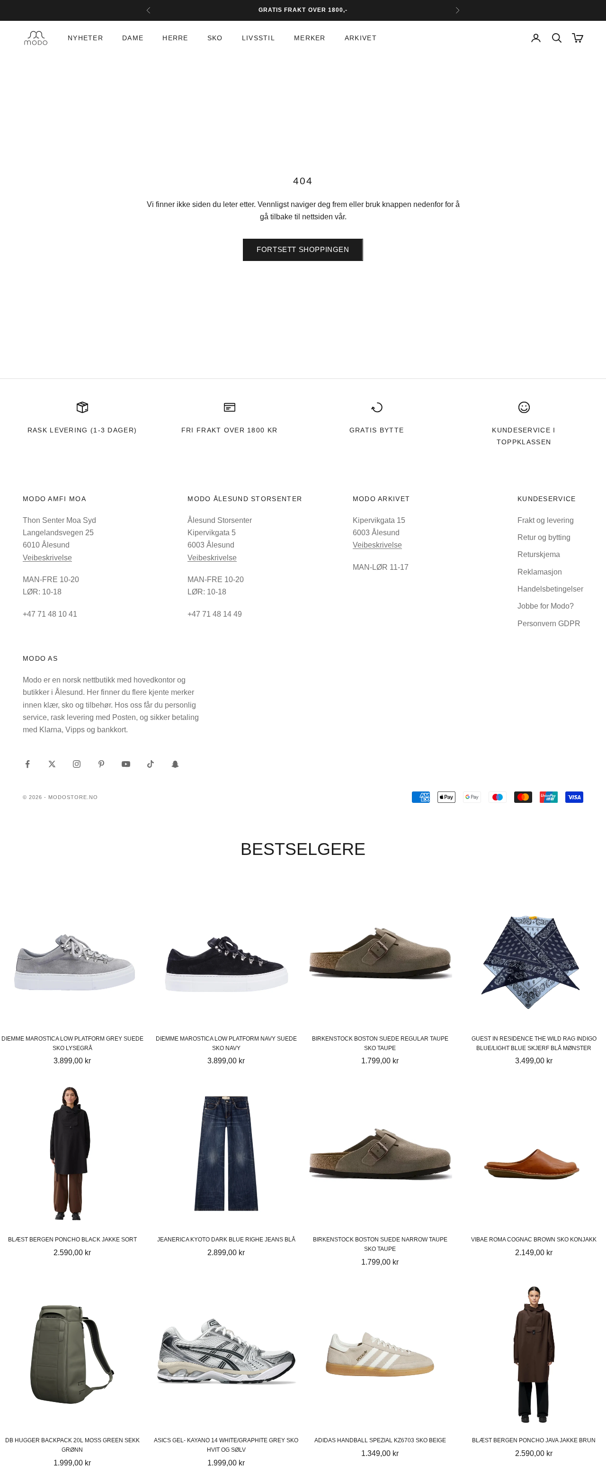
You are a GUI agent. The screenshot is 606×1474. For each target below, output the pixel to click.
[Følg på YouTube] (126, 764)
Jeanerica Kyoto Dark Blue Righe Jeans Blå (226, 1239)
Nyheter (85, 38)
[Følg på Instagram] (76, 764)
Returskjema (538, 554)
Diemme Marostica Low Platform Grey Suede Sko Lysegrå (72, 1043)
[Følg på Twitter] (52, 764)
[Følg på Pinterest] (101, 764)
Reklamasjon (539, 572)
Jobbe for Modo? (545, 606)
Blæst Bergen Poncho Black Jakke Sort (72, 1239)
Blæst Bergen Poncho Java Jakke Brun (534, 1440)
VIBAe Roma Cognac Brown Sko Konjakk (534, 1239)
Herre (175, 38)
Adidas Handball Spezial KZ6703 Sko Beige (380, 1440)
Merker (310, 38)
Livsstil (258, 38)
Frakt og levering (545, 520)
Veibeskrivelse (47, 558)
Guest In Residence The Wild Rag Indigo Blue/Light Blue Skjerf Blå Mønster (534, 1043)
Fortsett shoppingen (303, 249)
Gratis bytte (376, 430)
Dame (132, 38)
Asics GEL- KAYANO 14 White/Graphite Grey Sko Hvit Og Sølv (226, 1445)
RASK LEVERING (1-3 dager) (82, 430)
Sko (215, 38)
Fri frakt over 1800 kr (229, 430)
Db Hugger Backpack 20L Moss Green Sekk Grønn (72, 1445)
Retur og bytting (543, 537)
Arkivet (361, 38)
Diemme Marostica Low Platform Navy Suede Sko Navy (226, 1043)
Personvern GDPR (548, 624)
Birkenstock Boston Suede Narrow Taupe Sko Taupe (380, 1244)
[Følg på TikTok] (150, 764)
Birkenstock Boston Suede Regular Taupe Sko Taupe (380, 1043)
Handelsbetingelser (550, 589)
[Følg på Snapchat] (175, 764)
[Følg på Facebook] (27, 764)
